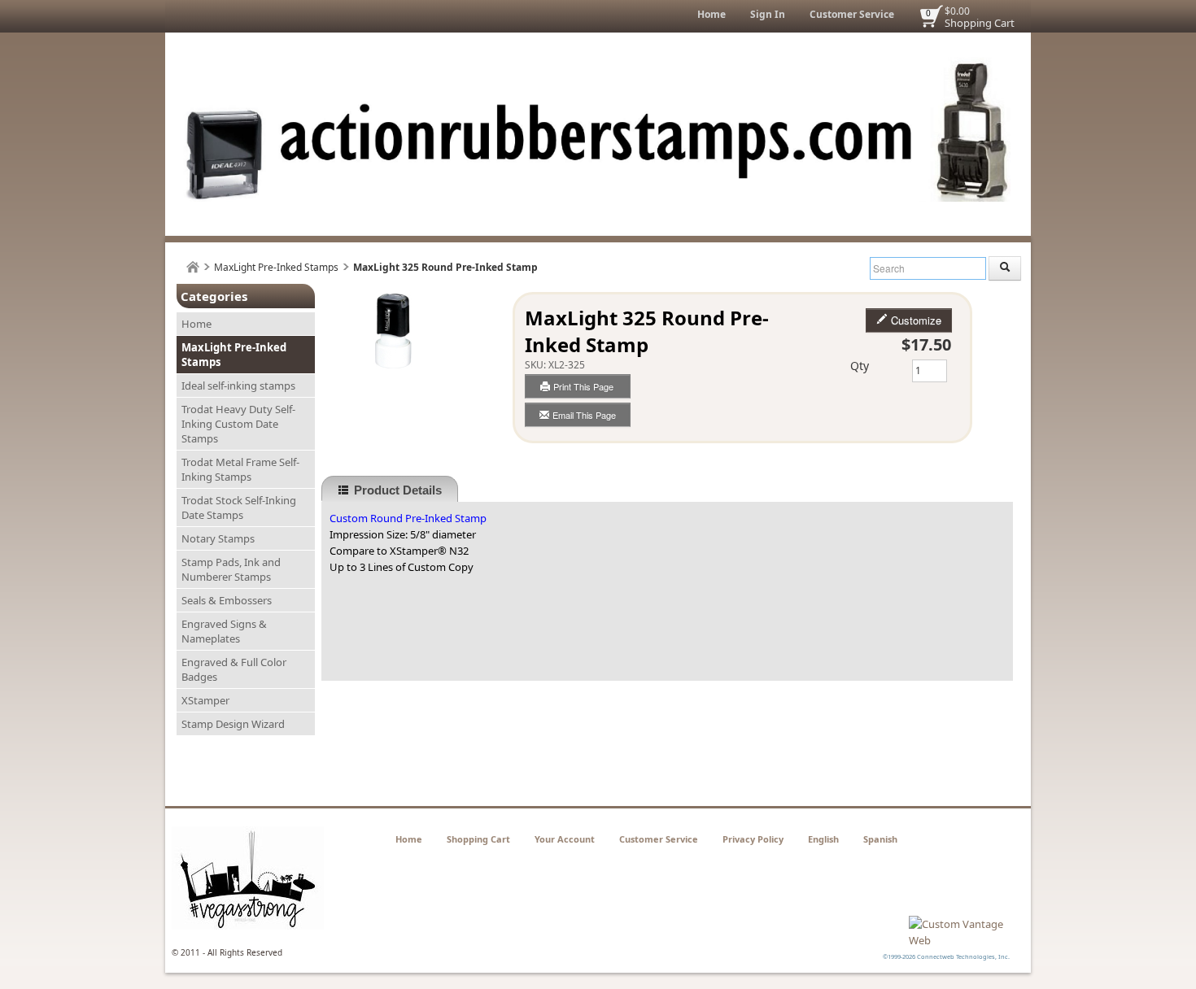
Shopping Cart (980, 22)
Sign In (767, 14)
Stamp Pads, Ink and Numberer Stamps (231, 569)
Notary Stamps (218, 538)
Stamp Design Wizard (233, 724)
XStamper (205, 700)
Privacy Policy (753, 839)
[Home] (192, 267)
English (823, 839)
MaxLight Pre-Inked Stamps (276, 267)
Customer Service (852, 14)
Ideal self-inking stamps (238, 385)
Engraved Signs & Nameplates (224, 631)
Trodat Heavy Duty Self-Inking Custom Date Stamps (238, 424)
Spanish (880, 839)
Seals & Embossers (226, 600)
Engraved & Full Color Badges (233, 669)
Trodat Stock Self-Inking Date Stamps (238, 507)
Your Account (565, 839)
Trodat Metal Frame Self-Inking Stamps (240, 469)
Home (711, 14)
